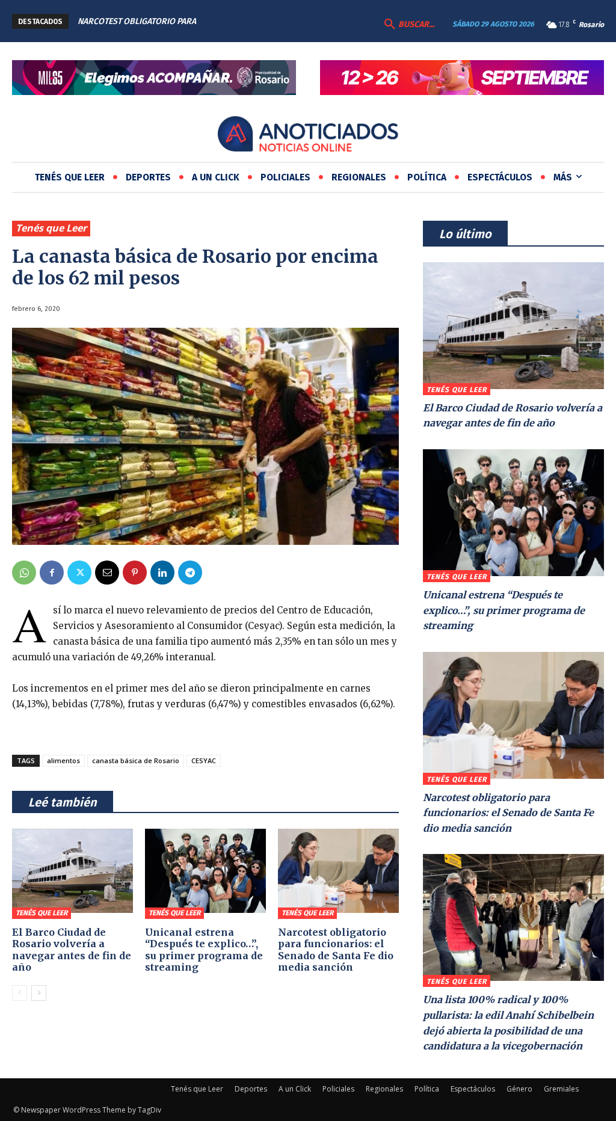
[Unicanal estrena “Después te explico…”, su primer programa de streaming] (205, 871)
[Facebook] (52, 572)
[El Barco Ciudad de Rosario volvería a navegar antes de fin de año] (72, 871)
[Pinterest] (135, 572)
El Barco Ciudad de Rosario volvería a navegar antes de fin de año (71, 949)
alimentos (63, 760)
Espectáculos (473, 1089)
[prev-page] (19, 993)
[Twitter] (79, 572)
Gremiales (561, 1089)
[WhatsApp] (24, 572)
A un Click (295, 1089)
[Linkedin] (162, 572)
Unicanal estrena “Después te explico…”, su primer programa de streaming (204, 949)
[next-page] (38, 993)
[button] (407, 24)
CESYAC (203, 760)
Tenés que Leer (51, 228)
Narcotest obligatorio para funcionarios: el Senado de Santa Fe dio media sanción (335, 949)
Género (519, 1089)
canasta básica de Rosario (135, 760)
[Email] (107, 572)
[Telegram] (190, 572)
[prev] (258, 21)
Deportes (251, 1089)
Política (426, 1089)
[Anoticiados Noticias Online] (308, 135)
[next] (277, 21)
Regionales (384, 1089)
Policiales (338, 1089)
